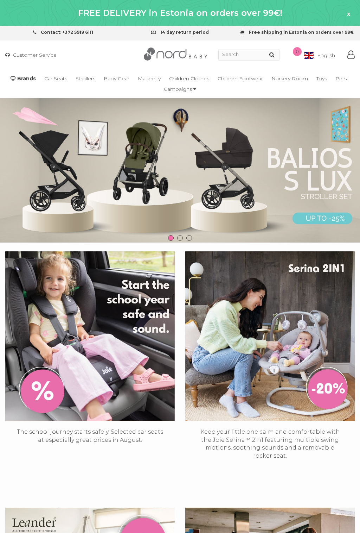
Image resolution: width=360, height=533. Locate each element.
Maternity (149, 78)
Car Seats (55, 78)
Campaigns (178, 89)
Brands (26, 78)
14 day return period (184, 32)
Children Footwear (240, 78)
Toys (321, 78)
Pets (341, 78)
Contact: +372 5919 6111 (66, 32)
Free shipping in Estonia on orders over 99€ (301, 32)
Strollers (85, 78)
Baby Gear (116, 78)
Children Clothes (189, 78)
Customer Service (34, 55)
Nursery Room (289, 78)
